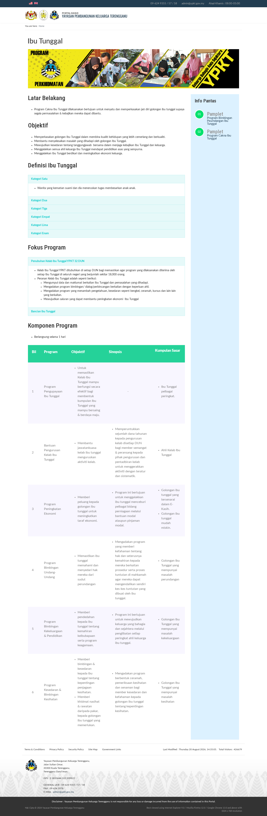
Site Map (93, 749)
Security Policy (76, 749)
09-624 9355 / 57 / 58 (164, 3)
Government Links (111, 749)
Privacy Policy (56, 749)
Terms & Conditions (34, 749)
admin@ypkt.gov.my (193, 3)
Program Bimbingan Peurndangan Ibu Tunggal (219, 121)
